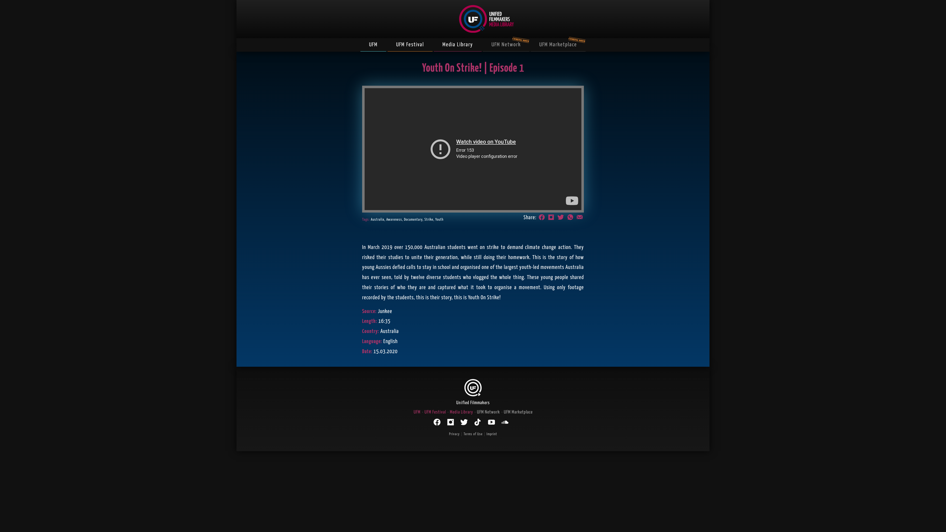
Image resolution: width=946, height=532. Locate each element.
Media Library (457, 45)
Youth (439, 219)
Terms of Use (473, 434)
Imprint (492, 434)
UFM (373, 45)
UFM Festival (410, 45)
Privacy (454, 434)
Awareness (394, 219)
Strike (428, 219)
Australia (377, 219)
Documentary (413, 219)
